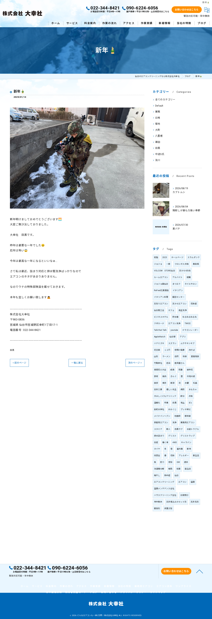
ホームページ (177, 257)
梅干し (157, 475)
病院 (183, 389)
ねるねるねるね (190, 317)
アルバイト (177, 277)
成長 (172, 370)
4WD (174, 442)
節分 (182, 396)
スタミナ (158, 429)
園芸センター (178, 297)
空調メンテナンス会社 (164, 488)
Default (159, 105)
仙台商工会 (159, 310)
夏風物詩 (195, 356)
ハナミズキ (159, 343)
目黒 (12, 350)
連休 (186, 462)
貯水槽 (175, 317)
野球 (156, 376)
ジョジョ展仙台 (161, 284)
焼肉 (164, 376)
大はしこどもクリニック (165, 396)
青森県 (196, 264)
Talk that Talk (160, 330)
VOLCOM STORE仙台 (164, 271)
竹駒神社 (158, 363)
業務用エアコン (188, 422)
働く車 (165, 442)
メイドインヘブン (162, 416)
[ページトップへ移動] (199, 571)
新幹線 (188, 416)
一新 (168, 264)
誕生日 (188, 469)
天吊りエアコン (161, 304)
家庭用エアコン (161, 422)
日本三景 (158, 389)
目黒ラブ (179, 429)
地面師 (177, 416)
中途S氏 (159, 154)
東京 (164, 383)
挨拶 (156, 383)
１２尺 (167, 350)
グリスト (172, 436)
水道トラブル (193, 429)
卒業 (166, 403)
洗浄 (174, 422)
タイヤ (157, 449)
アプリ (183, 337)
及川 (157, 160)
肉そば (192, 350)
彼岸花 (190, 370)
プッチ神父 (186, 409)
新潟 (172, 383)
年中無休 (158, 502)
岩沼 (168, 363)
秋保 (185, 356)
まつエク (176, 284)
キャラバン (186, 442)
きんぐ (173, 376)
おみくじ (172, 409)
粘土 (183, 403)
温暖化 (157, 403)
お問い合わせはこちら (186, 9)
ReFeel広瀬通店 (161, 290)
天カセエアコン (179, 304)
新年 (189, 449)
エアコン (182, 482)
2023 (164, 257)
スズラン (172, 343)
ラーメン (166, 356)
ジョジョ (158, 264)
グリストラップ (188, 436)
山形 (156, 356)
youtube (174, 330)
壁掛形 (157, 508)
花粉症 (194, 304)
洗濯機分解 (159, 469)
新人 (168, 429)
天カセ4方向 (184, 271)
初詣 (156, 257)
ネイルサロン (191, 284)
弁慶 (187, 383)
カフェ (171, 310)
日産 (156, 442)
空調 (193, 482)
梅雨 (170, 469)
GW (178, 462)
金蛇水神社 (159, 409)
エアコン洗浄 (174, 323)
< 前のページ (19, 362)
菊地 (157, 123)
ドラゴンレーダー (190, 330)
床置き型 (168, 508)
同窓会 (157, 455)
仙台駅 (172, 337)
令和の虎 (191, 376)
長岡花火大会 (160, 370)
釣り (162, 462)
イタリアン (178, 290)
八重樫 (159, 136)
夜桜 (170, 462)
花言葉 (157, 350)
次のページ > (135, 362)
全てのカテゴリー (165, 99)
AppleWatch (159, 337)
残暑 (181, 370)
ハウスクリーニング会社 (165, 495)
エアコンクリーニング (164, 482)
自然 (177, 356)
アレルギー (184, 455)
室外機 (180, 449)
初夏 (179, 469)
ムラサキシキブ (187, 343)
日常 (157, 117)
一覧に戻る (77, 362)
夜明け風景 (180, 350)
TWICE (188, 323)
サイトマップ (158, 592)
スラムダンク (193, 257)
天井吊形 (195, 502)
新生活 (196, 455)
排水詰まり (159, 436)
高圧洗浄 (183, 310)
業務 (157, 111)
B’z (190, 403)
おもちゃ (193, 389)
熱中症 (167, 475)
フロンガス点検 (182, 264)
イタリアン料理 (161, 297)
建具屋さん (180, 363)
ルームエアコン (161, 277)
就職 (189, 277)
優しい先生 (171, 389)
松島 (195, 383)
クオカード (159, 323)
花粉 (172, 455)
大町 (157, 130)
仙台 (177, 475)
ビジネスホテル (161, 317)
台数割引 (184, 495)
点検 (191, 396)
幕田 (157, 142)
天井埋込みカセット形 (176, 502)
